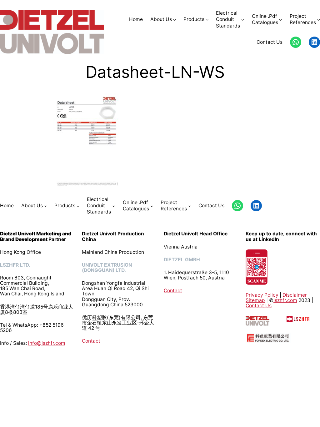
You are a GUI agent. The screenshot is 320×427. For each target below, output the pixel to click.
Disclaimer (294, 295)
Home (136, 19)
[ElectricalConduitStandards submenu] (242, 19)
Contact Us (259, 306)
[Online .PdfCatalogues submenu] (280, 19)
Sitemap (255, 300)
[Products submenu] (207, 19)
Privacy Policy (262, 295)
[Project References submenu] (318, 19)
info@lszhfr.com (46, 343)
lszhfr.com (285, 300)
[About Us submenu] (174, 19)
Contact (91, 341)
